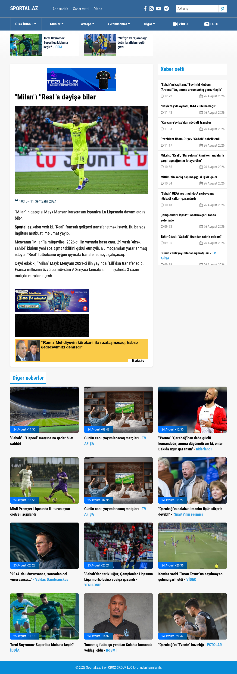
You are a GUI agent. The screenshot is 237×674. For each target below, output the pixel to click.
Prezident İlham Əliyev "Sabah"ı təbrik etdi (193, 142)
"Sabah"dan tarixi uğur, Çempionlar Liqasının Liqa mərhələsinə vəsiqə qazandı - (118, 579)
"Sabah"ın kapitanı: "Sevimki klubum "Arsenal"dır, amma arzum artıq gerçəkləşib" (193, 90)
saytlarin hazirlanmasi (34, 284)
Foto (214, 24)
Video (183, 24)
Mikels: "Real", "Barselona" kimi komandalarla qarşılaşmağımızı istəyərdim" (193, 161)
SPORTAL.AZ (24, 8)
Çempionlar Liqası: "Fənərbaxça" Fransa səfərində (193, 221)
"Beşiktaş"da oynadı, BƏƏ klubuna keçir (193, 109)
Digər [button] (148, 24)
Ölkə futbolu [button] (24, 24)
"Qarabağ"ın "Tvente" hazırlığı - (190, 644)
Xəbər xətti (81, 9)
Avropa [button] (86, 24)
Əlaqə (98, 9)
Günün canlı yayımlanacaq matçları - (193, 259)
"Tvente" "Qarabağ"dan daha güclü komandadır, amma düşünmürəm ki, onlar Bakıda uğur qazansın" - (190, 443)
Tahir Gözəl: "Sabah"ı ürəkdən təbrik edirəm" (193, 240)
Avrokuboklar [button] (117, 24)
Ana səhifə (60, 9)
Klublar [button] (55, 24)
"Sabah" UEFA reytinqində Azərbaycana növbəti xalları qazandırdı (193, 199)
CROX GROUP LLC (120, 667)
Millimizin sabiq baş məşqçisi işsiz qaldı (193, 180)
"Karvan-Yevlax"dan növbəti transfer (193, 125)
